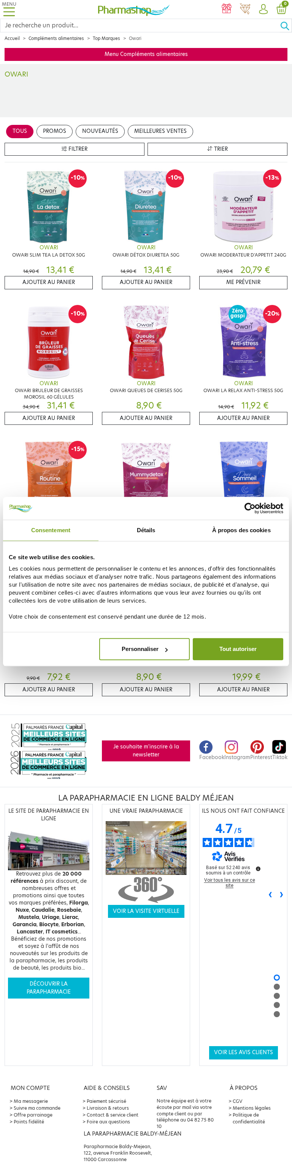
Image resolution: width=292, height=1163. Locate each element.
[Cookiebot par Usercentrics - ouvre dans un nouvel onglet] (250, 508)
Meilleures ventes (160, 131)
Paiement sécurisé (106, 1101)
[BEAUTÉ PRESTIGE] (244, 9)
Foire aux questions (108, 1121)
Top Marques (106, 38)
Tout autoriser (238, 649)
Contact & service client (112, 1115)
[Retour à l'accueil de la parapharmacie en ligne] (134, 9)
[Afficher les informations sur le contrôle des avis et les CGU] (258, 869)
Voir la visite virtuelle (146, 911)
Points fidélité (29, 1121)
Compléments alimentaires (56, 38)
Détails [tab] (146, 530)
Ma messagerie (31, 1101)
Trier (220, 149)
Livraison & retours (108, 1108)
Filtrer (77, 149)
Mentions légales (252, 1108)
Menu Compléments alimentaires (146, 54)
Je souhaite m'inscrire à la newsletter (146, 750)
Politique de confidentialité (249, 1118)
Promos (54, 131)
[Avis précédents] (270, 895)
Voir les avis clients (243, 1052)
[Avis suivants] (282, 895)
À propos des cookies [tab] (241, 530)
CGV (238, 1101)
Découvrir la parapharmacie (49, 987)
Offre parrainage (33, 1115)
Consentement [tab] (50, 530)
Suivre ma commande (37, 1108)
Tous (20, 131)
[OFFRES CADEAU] (226, 9)
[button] (263, 9)
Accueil (12, 38)
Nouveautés (100, 131)
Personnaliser (140, 649)
